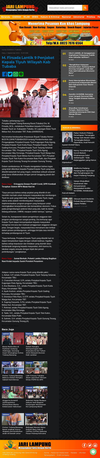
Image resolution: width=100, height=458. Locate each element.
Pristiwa (91, 17)
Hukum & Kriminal (50, 17)
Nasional (66, 17)
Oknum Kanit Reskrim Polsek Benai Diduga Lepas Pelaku (84, 201)
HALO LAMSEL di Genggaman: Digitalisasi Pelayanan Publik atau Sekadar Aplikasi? (82, 55)
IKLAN (26, 17)
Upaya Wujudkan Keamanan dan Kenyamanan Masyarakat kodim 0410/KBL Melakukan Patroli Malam (77, 187)
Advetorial (78, 17)
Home (46, 453)
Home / (4, 50)
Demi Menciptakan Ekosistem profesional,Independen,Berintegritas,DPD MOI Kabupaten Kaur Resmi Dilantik (82, 83)
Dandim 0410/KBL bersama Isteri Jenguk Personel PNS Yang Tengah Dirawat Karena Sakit (82, 97)
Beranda (5, 17)
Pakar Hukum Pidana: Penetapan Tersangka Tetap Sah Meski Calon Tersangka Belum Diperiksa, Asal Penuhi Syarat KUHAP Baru (78, 139)
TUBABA (18, 50)
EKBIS (35, 17)
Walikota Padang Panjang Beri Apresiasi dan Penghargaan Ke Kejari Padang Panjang (84, 172)
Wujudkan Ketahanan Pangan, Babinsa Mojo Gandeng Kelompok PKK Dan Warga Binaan (82, 111)
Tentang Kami (49, 455)
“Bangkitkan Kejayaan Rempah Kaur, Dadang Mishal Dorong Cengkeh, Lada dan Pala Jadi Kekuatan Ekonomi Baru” (82, 69)
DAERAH (16, 17)
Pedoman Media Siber (60, 453)
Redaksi (74, 453)
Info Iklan (82, 453)
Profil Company (63, 455)
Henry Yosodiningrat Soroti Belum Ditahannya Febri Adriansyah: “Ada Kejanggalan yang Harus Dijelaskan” (79, 156)
